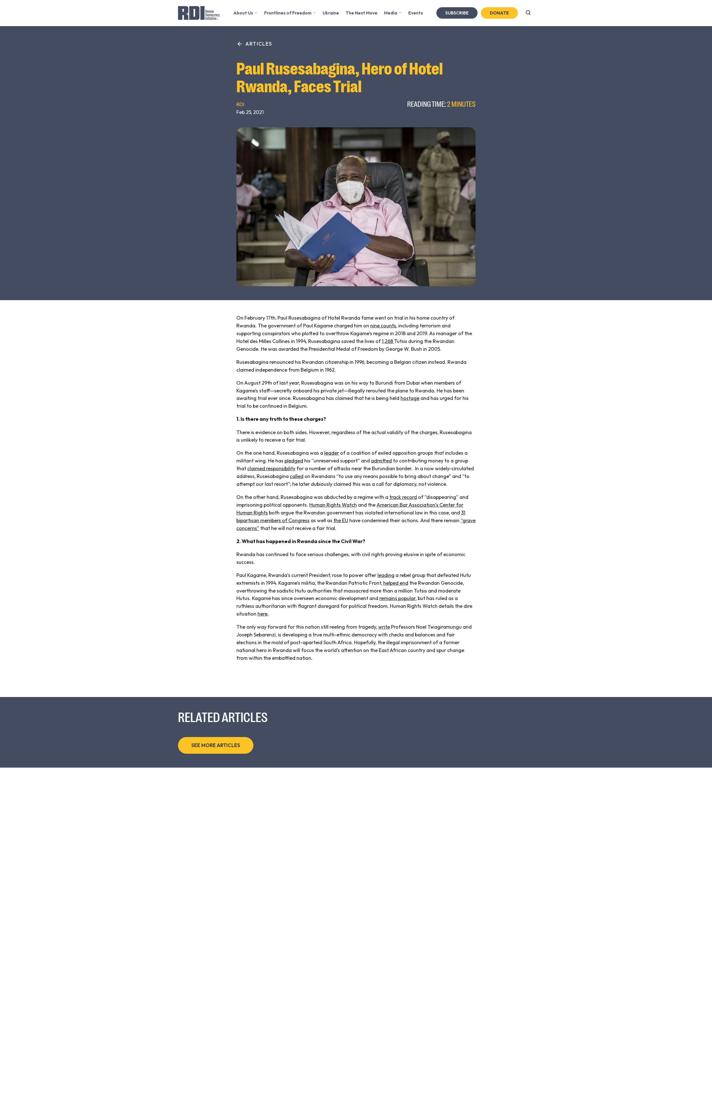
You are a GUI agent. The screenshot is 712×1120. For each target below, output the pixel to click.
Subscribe (457, 13)
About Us (243, 13)
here (263, 614)
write (384, 627)
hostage (409, 398)
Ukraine (331, 13)
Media (390, 13)
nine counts (383, 325)
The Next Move (361, 13)
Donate (499, 13)
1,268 (388, 341)
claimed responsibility (271, 468)
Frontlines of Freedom (288, 13)
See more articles (215, 745)
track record (403, 497)
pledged (294, 460)
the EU (340, 520)
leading (385, 575)
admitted (381, 460)
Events (415, 13)
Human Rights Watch (333, 505)
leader (331, 453)
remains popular (397, 598)
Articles (258, 44)
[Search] (528, 13)
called (296, 476)
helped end (395, 583)
